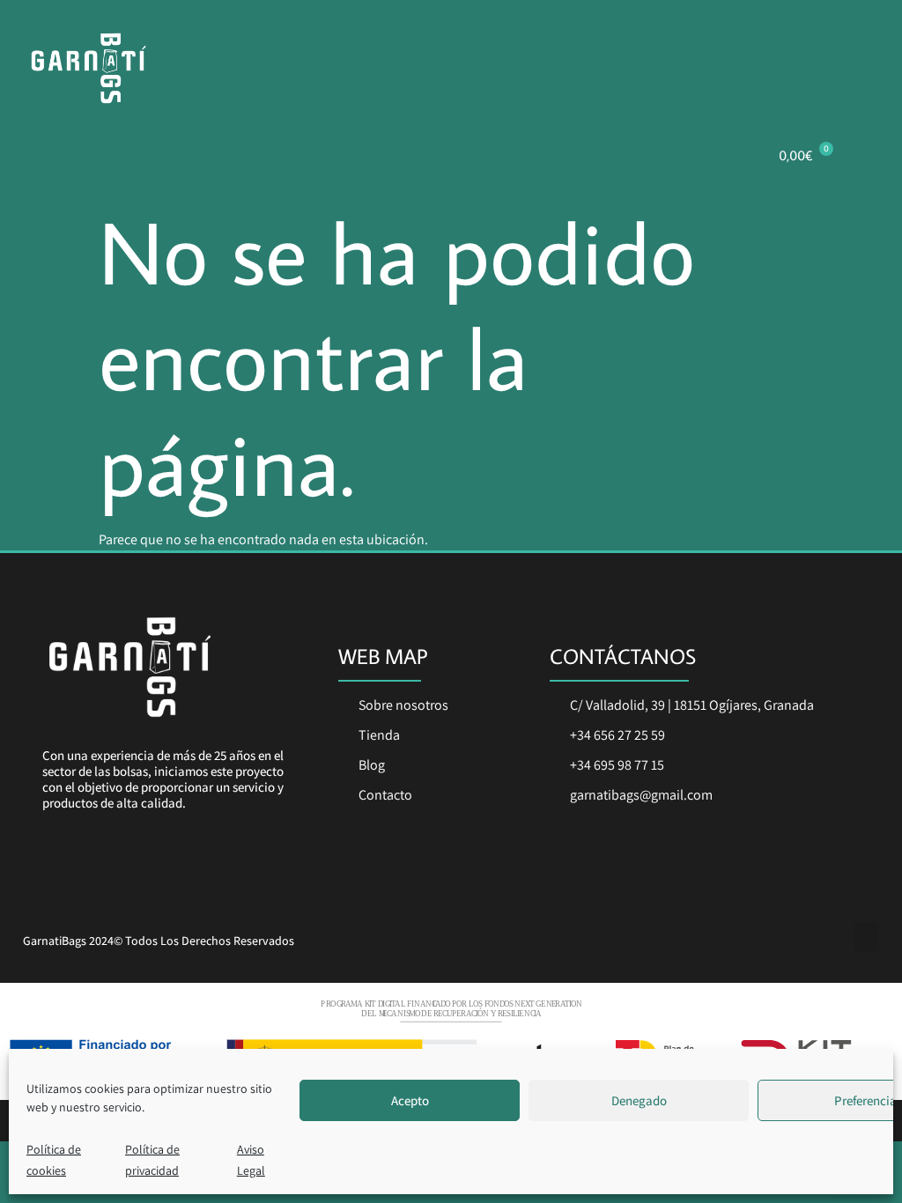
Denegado (639, 1100)
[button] (866, 936)
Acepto (410, 1100)
